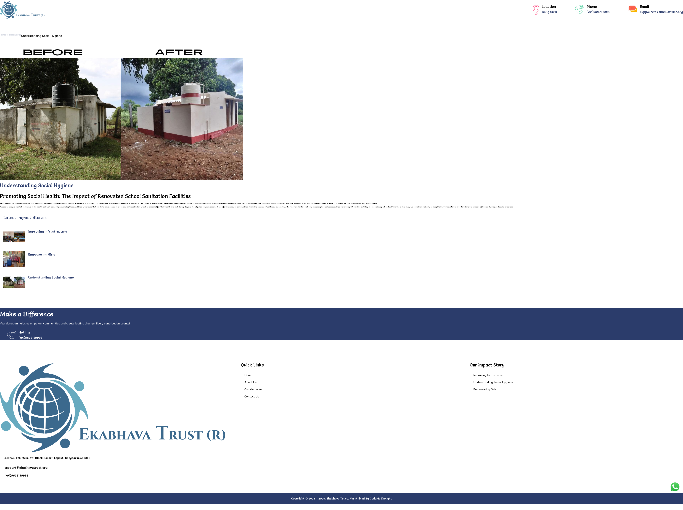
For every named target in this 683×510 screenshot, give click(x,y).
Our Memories (368, 25)
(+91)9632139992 (598, 12)
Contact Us (399, 25)
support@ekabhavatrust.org (661, 12)
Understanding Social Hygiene (51, 277)
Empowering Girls (41, 254)
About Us (297, 25)
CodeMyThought (381, 498)
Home (275, 25)
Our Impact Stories (330, 25)
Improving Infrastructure (47, 231)
